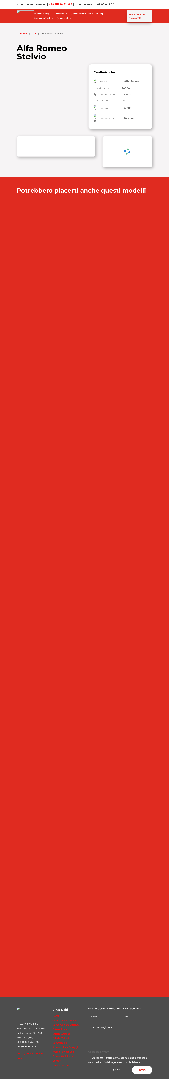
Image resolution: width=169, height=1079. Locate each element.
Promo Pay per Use (63, 1052)
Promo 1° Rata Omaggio (65, 1047)
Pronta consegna (29, 716)
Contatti (62, 18)
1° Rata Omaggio (28, 591)
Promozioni (42, 18)
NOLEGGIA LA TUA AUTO (137, 16)
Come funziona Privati (65, 1020)
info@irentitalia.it (27, 1046)
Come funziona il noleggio (88, 14)
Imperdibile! (26, 203)
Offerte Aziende (61, 1034)
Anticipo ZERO (27, 325)
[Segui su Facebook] (143, 4)
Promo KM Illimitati (63, 1056)
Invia (142, 1070)
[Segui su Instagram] (149, 4)
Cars (34, 33)
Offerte (59, 14)
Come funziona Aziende (66, 1025)
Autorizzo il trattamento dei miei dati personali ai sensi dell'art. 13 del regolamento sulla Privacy (118, 1060)
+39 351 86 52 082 (60, 4)
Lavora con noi (60, 1065)
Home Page (42, 14)
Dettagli (83, 310)
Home (55, 1016)
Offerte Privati (60, 1029)
